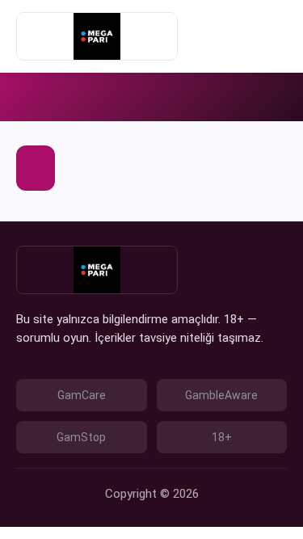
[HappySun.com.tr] (97, 36)
